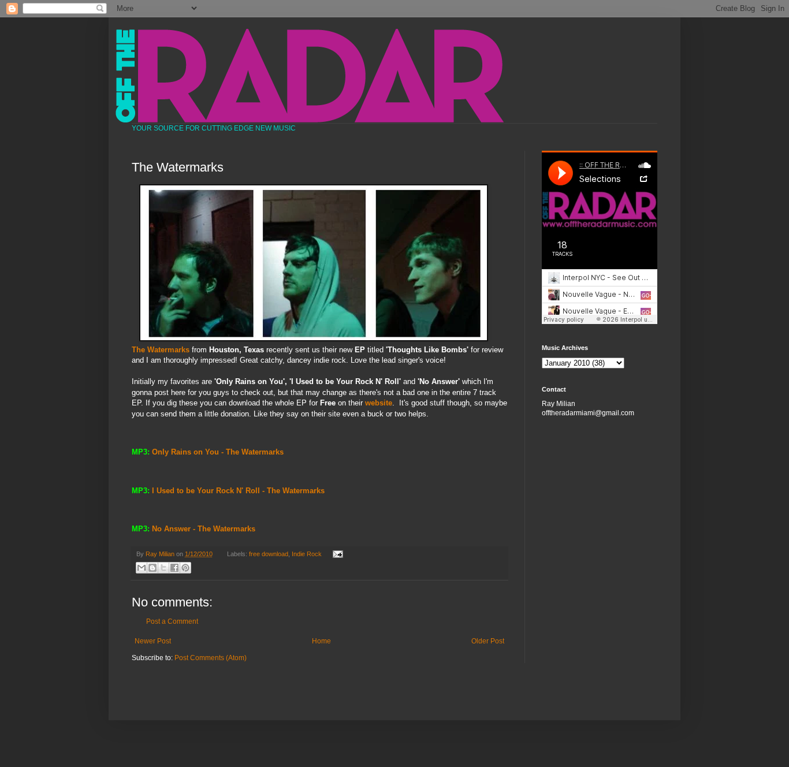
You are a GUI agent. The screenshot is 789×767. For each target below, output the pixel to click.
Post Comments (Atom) (210, 658)
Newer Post (153, 641)
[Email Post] (336, 553)
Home (321, 641)
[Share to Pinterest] (185, 568)
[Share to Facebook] (174, 568)
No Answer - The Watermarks (203, 528)
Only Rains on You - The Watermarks (218, 452)
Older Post (487, 641)
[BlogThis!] (152, 568)
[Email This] (141, 568)
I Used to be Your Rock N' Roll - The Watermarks (238, 490)
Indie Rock (307, 553)
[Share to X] (163, 568)
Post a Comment (172, 621)
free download (268, 553)
